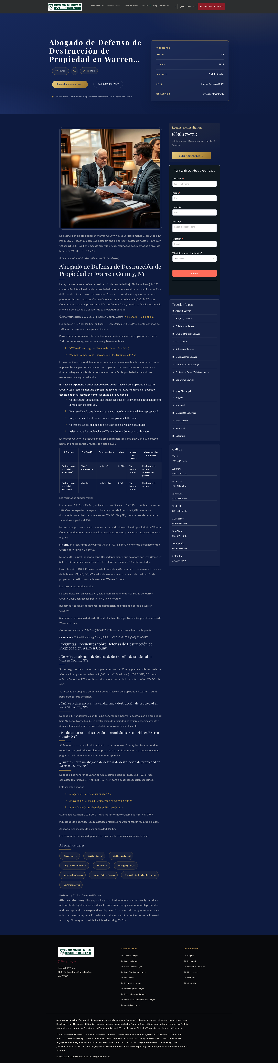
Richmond (177, 493)
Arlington (177, 481)
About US (100, 5)
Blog (155, 5)
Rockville (177, 506)
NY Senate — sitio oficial (139, 316)
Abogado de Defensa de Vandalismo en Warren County (100, 800)
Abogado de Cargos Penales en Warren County (96, 807)
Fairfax (176, 456)
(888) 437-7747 (187, 7)
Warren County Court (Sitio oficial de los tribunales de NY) (102, 355)
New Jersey (178, 518)
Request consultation (211, 6)
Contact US (164, 5)
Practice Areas (113, 5)
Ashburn (176, 468)
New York (177, 531)
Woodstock (178, 543)
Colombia (177, 555)
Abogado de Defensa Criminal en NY (90, 794)
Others (145, 5)
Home (93, 5)
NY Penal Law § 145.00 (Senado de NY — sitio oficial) (99, 348)
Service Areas (131, 5)
